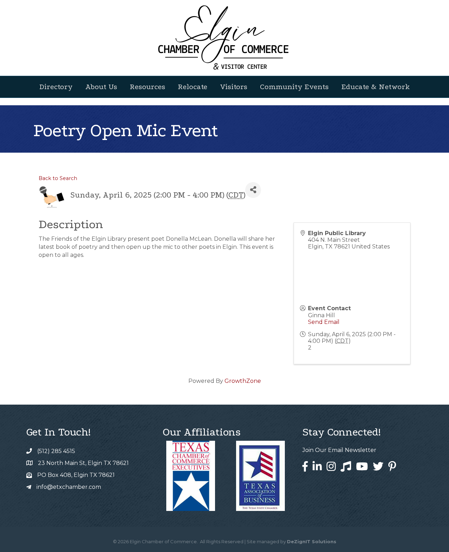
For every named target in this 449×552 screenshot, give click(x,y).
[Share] (253, 190)
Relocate (192, 86)
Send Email (324, 322)
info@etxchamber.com (68, 487)
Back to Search (58, 178)
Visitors (233, 86)
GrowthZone (242, 381)
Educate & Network (375, 86)
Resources (147, 86)
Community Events (294, 86)
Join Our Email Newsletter (339, 450)
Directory (56, 86)
